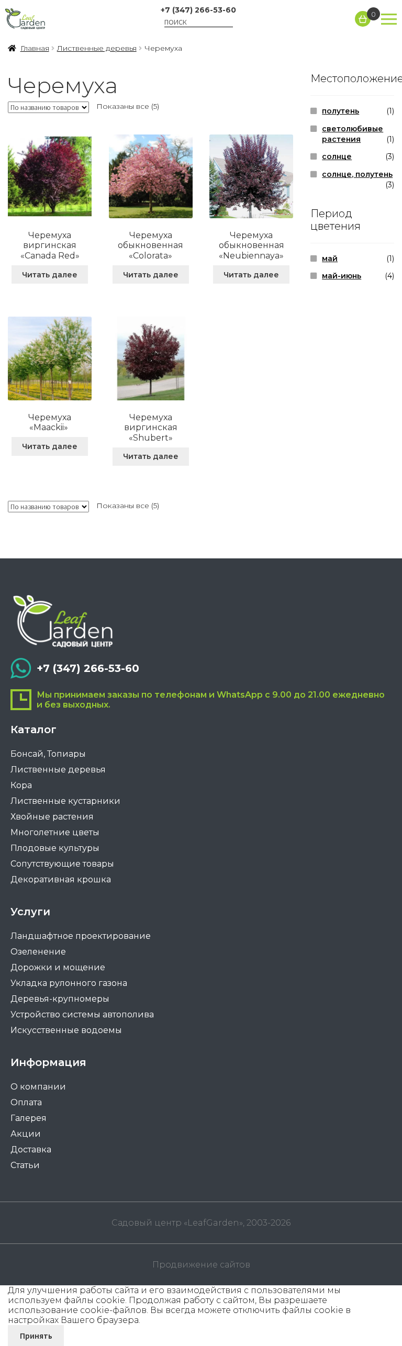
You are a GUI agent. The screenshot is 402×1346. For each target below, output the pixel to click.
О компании (38, 1087)
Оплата (26, 1102)
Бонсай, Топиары (48, 754)
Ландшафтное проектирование (80, 936)
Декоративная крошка (60, 879)
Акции (25, 1134)
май (330, 258)
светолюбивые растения (352, 134)
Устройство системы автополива (82, 1014)
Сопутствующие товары (62, 864)
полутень (340, 111)
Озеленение (38, 952)
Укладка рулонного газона (68, 983)
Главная (34, 48)
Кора (21, 785)
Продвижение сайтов (201, 1265)
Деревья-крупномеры (59, 999)
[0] (363, 19)
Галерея (28, 1118)
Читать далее (49, 274)
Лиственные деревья (97, 48)
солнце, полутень (357, 174)
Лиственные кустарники (65, 801)
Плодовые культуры (54, 848)
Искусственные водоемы (66, 1030)
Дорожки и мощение (57, 967)
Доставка (30, 1149)
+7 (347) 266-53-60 (198, 10)
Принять (36, 1335)
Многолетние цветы (54, 832)
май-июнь (341, 276)
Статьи (25, 1165)
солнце (337, 156)
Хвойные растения (52, 817)
